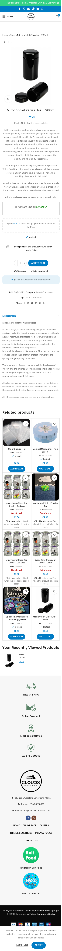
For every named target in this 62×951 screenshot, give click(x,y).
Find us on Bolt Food (31, 867)
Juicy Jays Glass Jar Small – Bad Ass (16, 504)
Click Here (10, 521)
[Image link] (31, 780)
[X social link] (24, 8)
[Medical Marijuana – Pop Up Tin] (45, 432)
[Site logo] (31, 16)
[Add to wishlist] (26, 424)
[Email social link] (28, 8)
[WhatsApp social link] (42, 8)
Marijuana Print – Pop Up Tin (45, 504)
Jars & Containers (44, 292)
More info (22, 945)
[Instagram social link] (33, 818)
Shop (12, 35)
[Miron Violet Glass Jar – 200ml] (9, 660)
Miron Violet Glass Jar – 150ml (45, 618)
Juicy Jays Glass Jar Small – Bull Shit (16, 561)
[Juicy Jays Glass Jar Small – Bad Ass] (16, 487)
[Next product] (12, 42)
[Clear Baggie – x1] (16, 432)
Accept (39, 945)
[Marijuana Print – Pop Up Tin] (45, 487)
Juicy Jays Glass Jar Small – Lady (45, 561)
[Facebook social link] (20, 8)
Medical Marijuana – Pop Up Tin (45, 450)
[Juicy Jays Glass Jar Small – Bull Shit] (16, 543)
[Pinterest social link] (33, 8)
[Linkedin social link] (38, 8)
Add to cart (38, 263)
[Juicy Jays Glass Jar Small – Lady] (45, 543)
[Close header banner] (58, 3)
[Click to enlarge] (8, 99)
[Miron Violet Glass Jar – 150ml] (45, 600)
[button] (16, 469)
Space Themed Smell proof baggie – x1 (17, 618)
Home (5, 35)
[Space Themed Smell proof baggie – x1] (16, 600)
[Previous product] (4, 42)
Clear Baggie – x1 (16, 449)
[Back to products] (8, 42)
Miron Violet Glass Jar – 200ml (24, 659)
